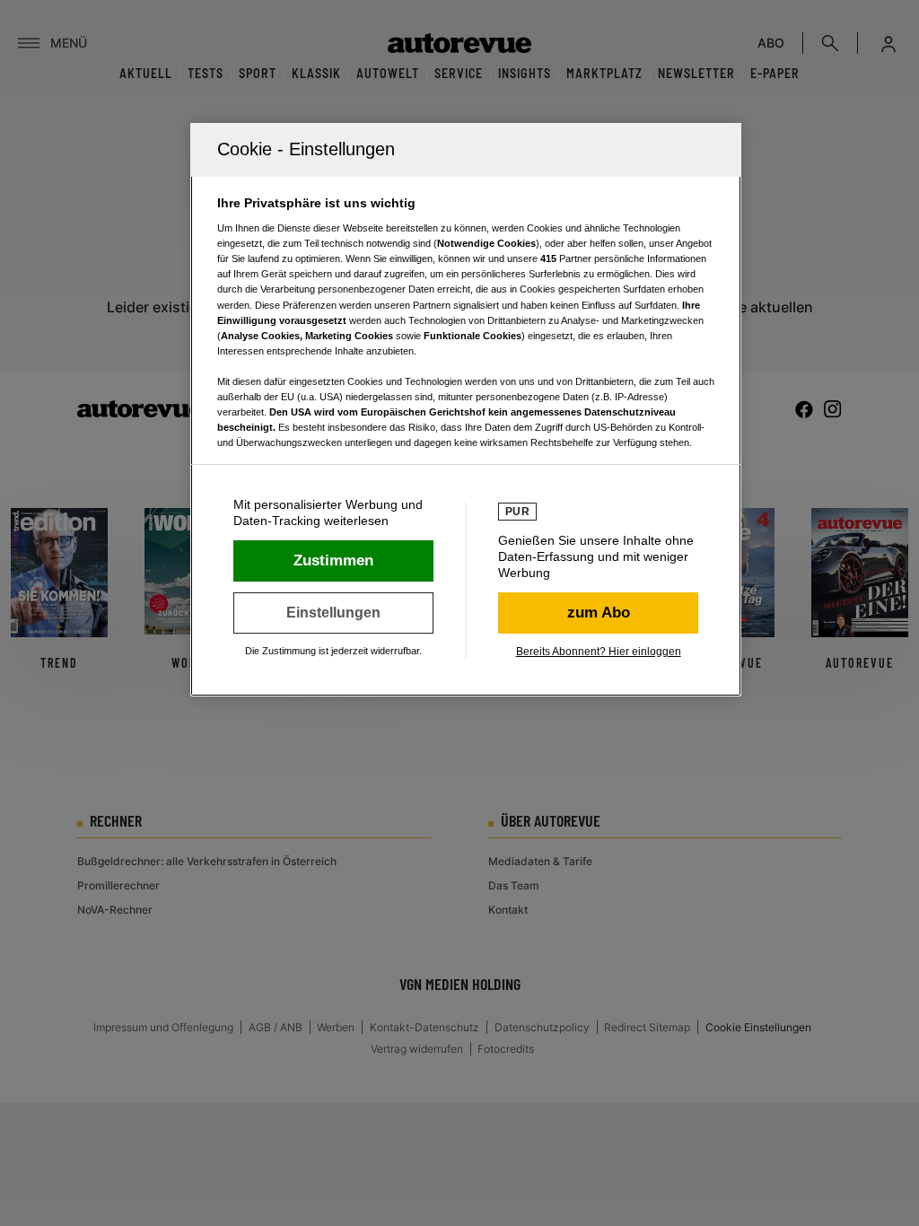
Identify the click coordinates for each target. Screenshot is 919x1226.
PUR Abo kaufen (598, 613)
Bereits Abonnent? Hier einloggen (598, 651)
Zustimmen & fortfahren (333, 561)
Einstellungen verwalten (333, 613)
